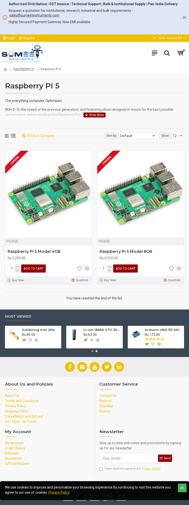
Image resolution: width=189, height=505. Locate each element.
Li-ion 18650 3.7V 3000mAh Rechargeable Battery (102, 330)
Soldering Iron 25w (38, 330)
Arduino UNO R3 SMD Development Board (163, 330)
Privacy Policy (59, 492)
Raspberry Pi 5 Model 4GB (34, 251)
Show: (165, 135)
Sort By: (112, 135)
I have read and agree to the (132, 468)
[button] (93, 351)
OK (182, 488)
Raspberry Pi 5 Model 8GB (126, 251)
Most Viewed (18, 316)
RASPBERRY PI (24, 69)
